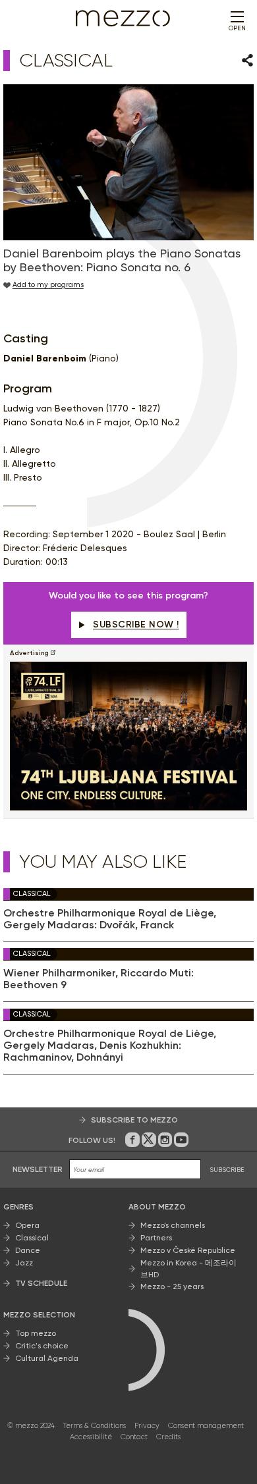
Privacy (146, 1425)
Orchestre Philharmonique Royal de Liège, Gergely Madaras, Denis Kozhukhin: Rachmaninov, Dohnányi (109, 1046)
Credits (168, 1437)
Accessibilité (91, 1437)
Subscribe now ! (136, 624)
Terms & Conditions (94, 1425)
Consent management (206, 1425)
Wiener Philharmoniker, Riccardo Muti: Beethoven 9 (98, 979)
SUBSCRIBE (227, 1169)
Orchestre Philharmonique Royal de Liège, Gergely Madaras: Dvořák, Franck (109, 919)
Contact (134, 1437)
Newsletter (38, 1169)
